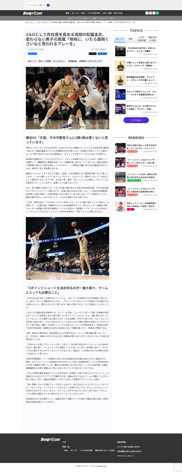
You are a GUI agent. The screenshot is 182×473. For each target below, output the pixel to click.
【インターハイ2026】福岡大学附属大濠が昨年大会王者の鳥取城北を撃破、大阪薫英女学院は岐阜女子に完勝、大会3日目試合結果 (142, 176)
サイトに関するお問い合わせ (128, 446)
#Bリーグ (32, 60)
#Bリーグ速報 (44, 60)
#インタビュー (59, 60)
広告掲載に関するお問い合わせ (129, 451)
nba (131, 38)
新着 (67, 13)
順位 (94, 18)
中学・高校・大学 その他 (112, 13)
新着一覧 (65, 446)
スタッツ (102, 18)
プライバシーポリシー (126, 456)
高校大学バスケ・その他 (104, 450)
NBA (83, 13)
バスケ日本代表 (94, 13)
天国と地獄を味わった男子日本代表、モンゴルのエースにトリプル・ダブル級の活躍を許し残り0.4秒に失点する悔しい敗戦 (142, 147)
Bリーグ (75, 13)
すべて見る (136, 120)
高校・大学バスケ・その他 (134, 180)
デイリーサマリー (83, 18)
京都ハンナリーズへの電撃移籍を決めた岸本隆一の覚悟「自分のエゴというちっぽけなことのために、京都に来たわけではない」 (141, 205)
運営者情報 (121, 442)
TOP (64, 442)
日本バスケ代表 (132, 151)
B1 (130, 209)
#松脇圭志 (72, 60)
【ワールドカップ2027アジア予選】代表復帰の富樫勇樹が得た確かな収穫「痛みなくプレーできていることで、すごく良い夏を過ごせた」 (141, 190)
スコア (70, 18)
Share (103, 53)
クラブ (111, 18)
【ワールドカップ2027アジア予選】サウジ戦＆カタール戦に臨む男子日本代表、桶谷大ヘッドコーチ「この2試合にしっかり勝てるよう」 (141, 161)
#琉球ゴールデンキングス (90, 60)
